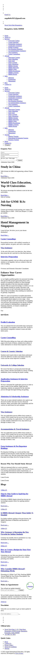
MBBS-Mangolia (13, 67)
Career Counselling (8, 338)
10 (4, 528)
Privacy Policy (9, 645)
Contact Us (8, 84)
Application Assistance (15, 46)
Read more (5, 506)
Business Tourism (13, 140)
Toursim (7, 135)
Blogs (6, 141)
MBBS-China (12, 69)
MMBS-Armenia (13, 72)
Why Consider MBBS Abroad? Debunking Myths (13, 570)
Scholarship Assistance (15, 44)
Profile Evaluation (8, 322)
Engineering (12, 79)
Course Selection (13, 42)
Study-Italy (11, 61)
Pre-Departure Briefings (15, 49)
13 (4, 490)
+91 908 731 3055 (10, 634)
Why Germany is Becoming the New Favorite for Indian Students (15, 533)
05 (4, 565)
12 (4, 509)
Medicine (11, 78)
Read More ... (5, 176)
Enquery (7, 145)
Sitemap (7, 648)
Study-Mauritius (13, 59)
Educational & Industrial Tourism (18, 138)
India (6, 76)
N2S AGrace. (19, 653)
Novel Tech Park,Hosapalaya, (13, 25)
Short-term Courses (14, 57)
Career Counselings (14, 54)
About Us (7, 37)
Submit (20, 160)
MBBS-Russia (12, 74)
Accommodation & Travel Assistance (15, 429)
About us (3, 601)
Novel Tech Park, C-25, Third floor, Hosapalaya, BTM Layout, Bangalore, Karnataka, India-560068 (16, 631)
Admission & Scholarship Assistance (15, 397)
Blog (6, 83)
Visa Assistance (13, 52)
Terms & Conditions (11, 647)
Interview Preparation (9, 257)
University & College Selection (12, 365)
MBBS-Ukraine (13, 66)
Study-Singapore (13, 64)
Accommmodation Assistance (17, 51)
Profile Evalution (13, 47)
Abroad (7, 56)
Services (7, 39)
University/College (14, 40)
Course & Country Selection (12, 351)
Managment (11, 81)
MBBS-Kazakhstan (14, 71)
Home (6, 35)
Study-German (12, 62)
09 (4, 546)
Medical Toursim (13, 136)
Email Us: (7, 14)
